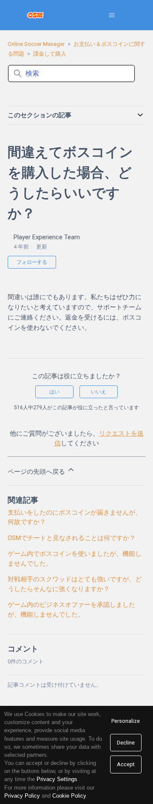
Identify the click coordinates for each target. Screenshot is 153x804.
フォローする (32, 262)
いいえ (98, 392)
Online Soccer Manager (36, 44)
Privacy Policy (22, 796)
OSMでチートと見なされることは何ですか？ (72, 538)
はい (54, 392)
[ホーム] (35, 15)
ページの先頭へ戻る (37, 472)
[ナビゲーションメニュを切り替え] (111, 15)
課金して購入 (49, 54)
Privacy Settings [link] (57, 779)
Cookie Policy (69, 796)
